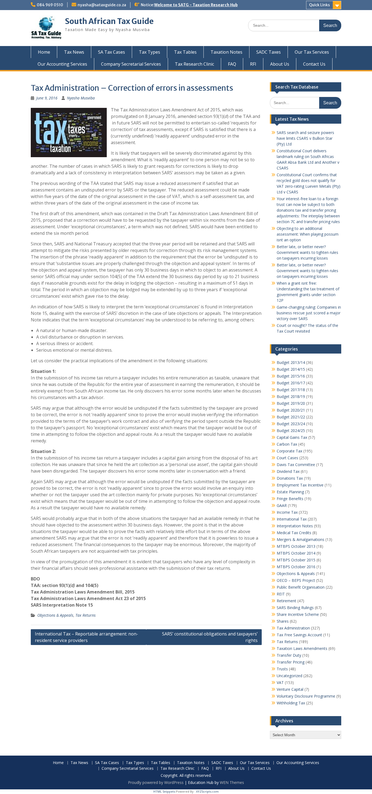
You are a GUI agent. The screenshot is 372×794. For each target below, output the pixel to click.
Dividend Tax (288, 471)
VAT (280, 682)
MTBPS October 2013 (296, 546)
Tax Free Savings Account (299, 634)
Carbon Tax (287, 444)
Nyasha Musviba (81, 98)
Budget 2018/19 (291, 396)
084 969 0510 (50, 4)
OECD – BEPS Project (296, 580)
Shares (283, 621)
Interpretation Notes (295, 525)
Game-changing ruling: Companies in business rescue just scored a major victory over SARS (309, 313)
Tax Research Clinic (194, 64)
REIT (281, 594)
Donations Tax (290, 478)
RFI (253, 64)
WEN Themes (232, 782)
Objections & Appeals (55, 615)
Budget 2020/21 (291, 410)
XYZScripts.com (207, 791)
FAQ (232, 64)
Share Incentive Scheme (298, 614)
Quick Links (319, 4)
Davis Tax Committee (296, 464)
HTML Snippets (164, 791)
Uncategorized (289, 675)
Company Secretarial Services (131, 64)
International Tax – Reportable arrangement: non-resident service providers (86, 637)
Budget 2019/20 (291, 403)
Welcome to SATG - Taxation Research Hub (196, 4)
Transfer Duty (289, 655)
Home (44, 52)
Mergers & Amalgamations (300, 539)
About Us (279, 64)
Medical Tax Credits (294, 532)
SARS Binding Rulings (295, 607)
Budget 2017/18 (291, 389)
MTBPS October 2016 (296, 566)
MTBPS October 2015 (296, 559)
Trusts (282, 668)
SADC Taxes (268, 52)
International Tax (292, 519)
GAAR (282, 505)
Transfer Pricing (290, 662)
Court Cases (287, 457)
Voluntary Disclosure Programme (306, 696)
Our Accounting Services (62, 64)
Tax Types (149, 52)
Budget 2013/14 (291, 362)
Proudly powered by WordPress (156, 782)
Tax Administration (293, 628)
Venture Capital (290, 689)
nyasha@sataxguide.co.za (102, 4)
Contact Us (314, 64)
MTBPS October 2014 (296, 553)
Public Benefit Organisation (301, 587)
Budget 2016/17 (291, 382)
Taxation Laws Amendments (302, 648)
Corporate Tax (289, 451)
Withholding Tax (291, 702)
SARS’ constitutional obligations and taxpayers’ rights (210, 637)
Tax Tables (185, 52)
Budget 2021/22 (291, 416)
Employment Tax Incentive (300, 485)
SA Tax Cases (111, 52)
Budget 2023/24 (291, 423)
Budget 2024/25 (291, 430)
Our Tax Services (312, 52)
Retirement (286, 600)
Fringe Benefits (290, 498)
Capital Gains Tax (292, 437)
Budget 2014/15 (291, 369)
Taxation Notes (226, 52)
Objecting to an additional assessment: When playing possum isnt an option (308, 234)
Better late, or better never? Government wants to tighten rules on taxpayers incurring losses (307, 252)
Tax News (74, 52)
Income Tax (287, 512)
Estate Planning (290, 491)
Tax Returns (85, 615)
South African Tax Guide (109, 21)
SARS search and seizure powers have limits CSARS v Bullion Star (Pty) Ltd (305, 138)
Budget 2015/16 (291, 376)
